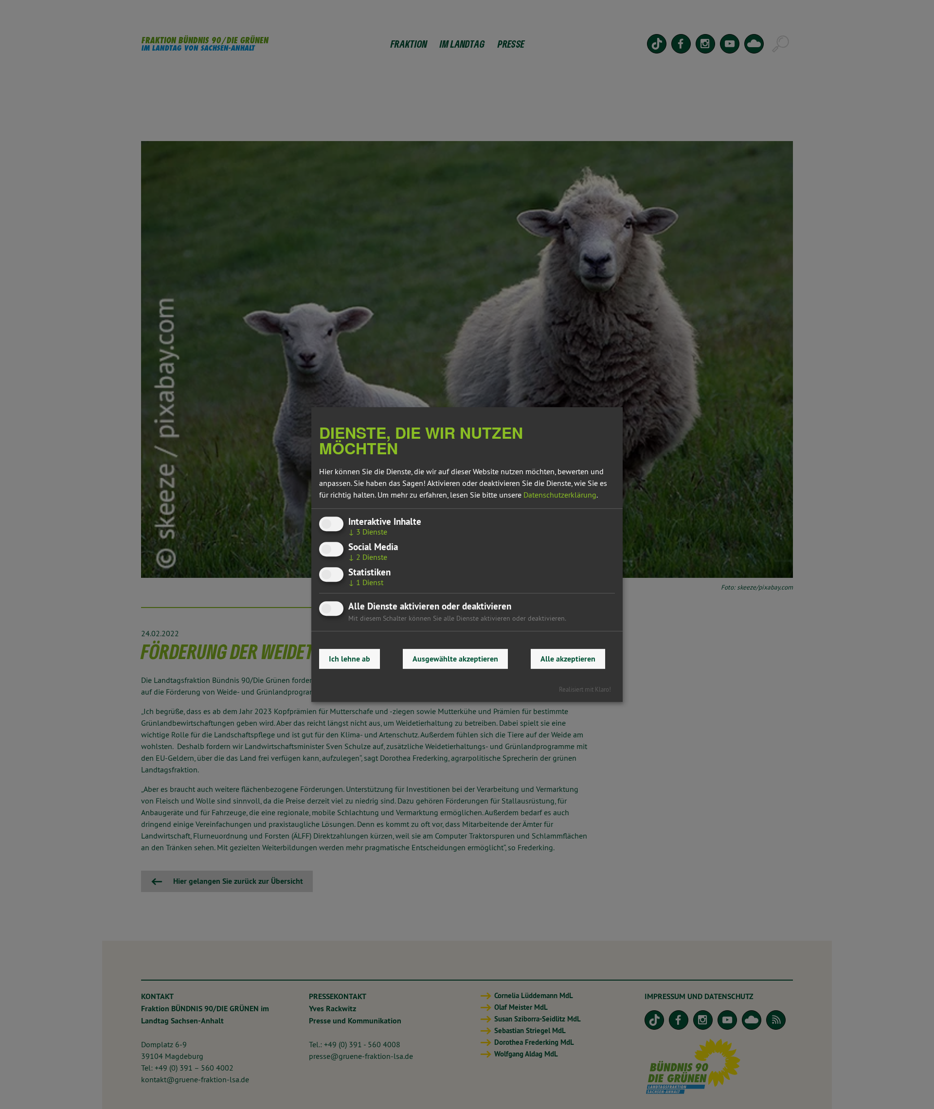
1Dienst (365, 583)
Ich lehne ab (349, 659)
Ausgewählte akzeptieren (455, 659)
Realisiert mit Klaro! (585, 689)
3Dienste (367, 532)
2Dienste (367, 557)
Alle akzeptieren (567, 659)
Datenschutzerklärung (559, 495)
